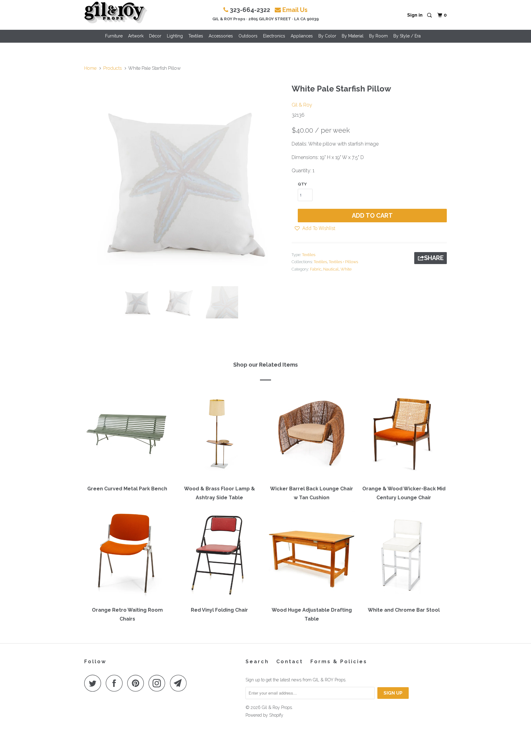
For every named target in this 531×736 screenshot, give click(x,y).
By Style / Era (407, 35)
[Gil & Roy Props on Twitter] (94, 683)
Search (257, 661)
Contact (289, 661)
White (346, 269)
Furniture (114, 35)
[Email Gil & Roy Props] (180, 683)
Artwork (136, 35)
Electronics (274, 35)
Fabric (315, 269)
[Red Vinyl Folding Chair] (219, 556)
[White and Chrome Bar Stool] (404, 556)
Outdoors (248, 35)
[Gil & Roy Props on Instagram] (158, 683)
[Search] (430, 15)
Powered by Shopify (264, 715)
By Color (327, 35)
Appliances (302, 35)
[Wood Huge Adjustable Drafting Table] (312, 556)
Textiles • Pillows (343, 261)
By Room (378, 35)
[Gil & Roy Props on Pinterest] (137, 683)
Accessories (221, 35)
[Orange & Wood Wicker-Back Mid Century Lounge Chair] (404, 435)
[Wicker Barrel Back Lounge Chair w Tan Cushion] (312, 435)
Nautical (331, 269)
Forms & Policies (338, 661)
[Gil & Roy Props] (115, 13)
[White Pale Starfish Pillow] (184, 181)
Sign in (415, 15)
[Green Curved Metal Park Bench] (127, 435)
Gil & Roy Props (277, 707)
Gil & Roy (302, 105)
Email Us (295, 10)
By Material (353, 35)
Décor (155, 35)
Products (112, 68)
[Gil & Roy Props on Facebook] (116, 683)
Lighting (175, 35)
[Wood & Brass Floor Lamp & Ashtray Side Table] (219, 435)
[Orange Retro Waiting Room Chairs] (127, 556)
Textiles (195, 35)
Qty (302, 184)
